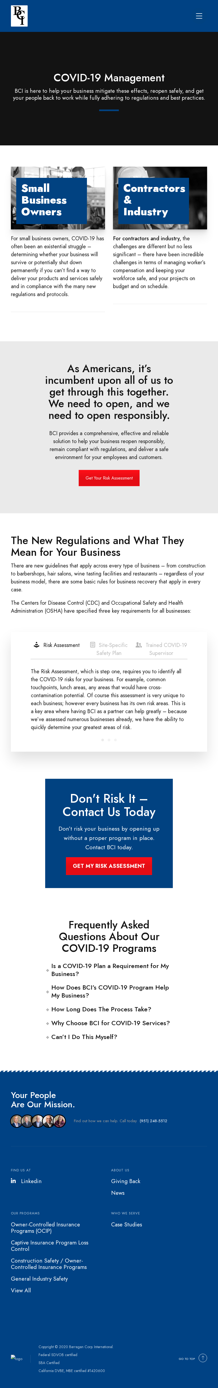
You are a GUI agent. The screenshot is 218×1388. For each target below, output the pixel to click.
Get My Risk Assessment (109, 866)
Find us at (21, 1170)
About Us (120, 1170)
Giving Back (125, 1181)
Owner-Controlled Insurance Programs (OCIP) (45, 1228)
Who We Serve (125, 1213)
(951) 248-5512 (153, 1121)
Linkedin (31, 1181)
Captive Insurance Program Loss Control (49, 1246)
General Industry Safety (39, 1279)
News (117, 1193)
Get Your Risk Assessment (109, 478)
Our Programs (25, 1213)
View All (21, 1290)
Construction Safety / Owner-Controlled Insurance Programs (49, 1264)
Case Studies (126, 1225)
